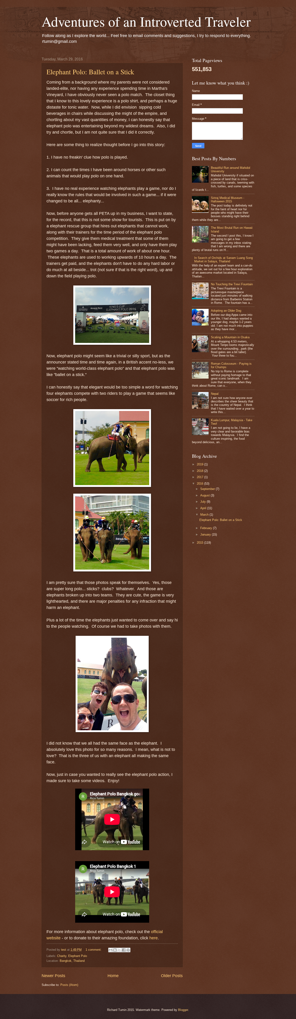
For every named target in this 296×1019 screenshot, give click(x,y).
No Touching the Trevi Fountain (232, 284)
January (206, 534)
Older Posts (172, 975)
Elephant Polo (77, 956)
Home (113, 975)
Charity (61, 956)
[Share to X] (119, 950)
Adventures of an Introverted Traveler (146, 21)
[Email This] (110, 950)
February (206, 528)
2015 (200, 542)
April (203, 508)
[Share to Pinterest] (128, 950)
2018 (200, 471)
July (203, 501)
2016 (200, 483)
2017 (200, 477)
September (208, 489)
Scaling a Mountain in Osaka (230, 337)
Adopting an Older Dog (226, 310)
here (153, 938)
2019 (200, 464)
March (205, 514)
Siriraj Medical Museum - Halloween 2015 (227, 199)
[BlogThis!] (115, 950)
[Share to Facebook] (123, 950)
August (205, 495)
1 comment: (94, 949)
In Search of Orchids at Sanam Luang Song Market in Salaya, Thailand (223, 259)
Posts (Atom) (69, 985)
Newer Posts (53, 975)
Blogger (183, 1010)
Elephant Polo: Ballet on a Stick (90, 71)
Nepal (215, 393)
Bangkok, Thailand (72, 961)
